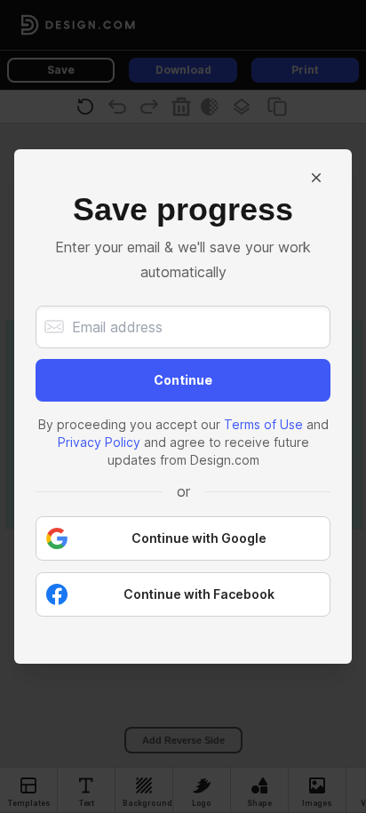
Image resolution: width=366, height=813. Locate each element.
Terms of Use (263, 424)
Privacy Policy (99, 442)
